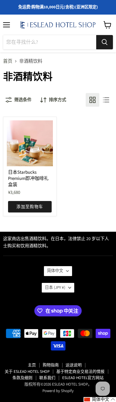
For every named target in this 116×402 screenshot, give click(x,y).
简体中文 (55, 271)
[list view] (106, 100)
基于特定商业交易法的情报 (80, 371)
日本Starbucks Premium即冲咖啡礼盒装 (28, 178)
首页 (7, 61)
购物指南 (51, 365)
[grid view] (92, 100)
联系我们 (47, 378)
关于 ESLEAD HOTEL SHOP (27, 371)
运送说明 (74, 365)
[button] (100, 399)
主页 (32, 365)
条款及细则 (22, 378)
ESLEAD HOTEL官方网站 (83, 378)
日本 (55, 287)
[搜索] (104, 42)
